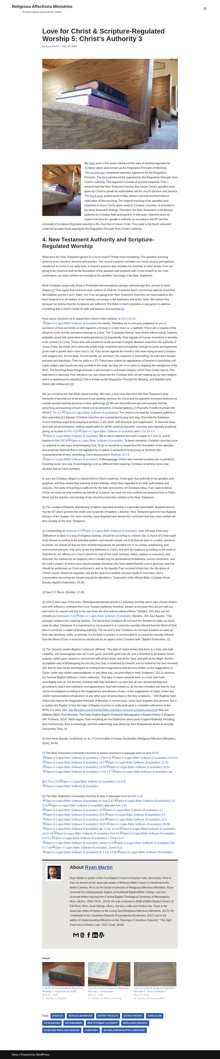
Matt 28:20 (152, 753)
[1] (53, 290)
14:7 (101, 762)
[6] (107, 403)
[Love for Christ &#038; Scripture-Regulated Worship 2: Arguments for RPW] (63, 974)
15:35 (102, 767)
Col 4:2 (46, 838)
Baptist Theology (108, 1016)
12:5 (101, 819)
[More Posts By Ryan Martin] (101, 937)
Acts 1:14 (121, 805)
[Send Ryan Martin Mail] (76, 937)
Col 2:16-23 (128, 318)
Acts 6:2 (173, 757)
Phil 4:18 (72, 431)
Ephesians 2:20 (66, 616)
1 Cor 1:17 (105, 771)
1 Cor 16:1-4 (147, 431)
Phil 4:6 (114, 833)
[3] (105, 337)
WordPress (43, 1054)
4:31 (101, 814)
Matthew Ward (73, 1023)
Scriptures (91, 1030)
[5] (72, 384)
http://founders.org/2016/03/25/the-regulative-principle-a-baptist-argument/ (113, 710)
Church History (133, 1016)
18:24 (166, 767)
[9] (121, 426)
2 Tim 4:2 (56, 412)
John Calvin (155, 1016)
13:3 (164, 819)
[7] (134, 407)
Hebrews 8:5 (73, 530)
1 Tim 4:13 (52, 781)
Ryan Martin (52, 46)
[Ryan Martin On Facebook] (88, 937)
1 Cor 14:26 (110, 852)
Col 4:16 (121, 781)
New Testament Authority (102, 1023)
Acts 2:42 (108, 800)
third (104, 177)
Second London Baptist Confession (124, 1030)
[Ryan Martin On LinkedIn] (95, 937)
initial (92, 163)
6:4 (163, 814)
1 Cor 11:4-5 (111, 828)
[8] (61, 417)
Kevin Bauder (52, 1023)
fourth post (96, 195)
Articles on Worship (80, 1016)
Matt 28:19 (61, 440)
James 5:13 (106, 842)
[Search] (205, 8)
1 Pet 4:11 (105, 757)
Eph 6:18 (136, 796)
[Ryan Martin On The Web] (82, 937)
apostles (57, 1016)
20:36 (166, 824)
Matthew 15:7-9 (120, 454)
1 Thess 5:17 (116, 838)
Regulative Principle (135, 1023)
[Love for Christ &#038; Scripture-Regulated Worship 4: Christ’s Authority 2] (155, 974)
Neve (15, 1054)
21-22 (164, 762)
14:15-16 (47, 833)
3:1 (161, 810)
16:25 (102, 824)
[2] (122, 308)
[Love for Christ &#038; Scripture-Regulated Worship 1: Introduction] (109, 974)
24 (100, 810)
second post (97, 172)
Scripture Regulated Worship (62, 1030)
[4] (81, 379)
